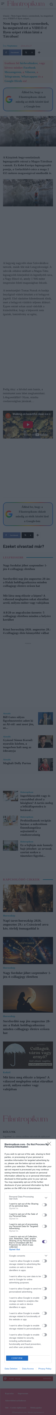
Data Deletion (11, 1368)
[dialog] (28, 1256)
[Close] (50, 1144)
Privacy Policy (44, 1368)
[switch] (44, 1204)
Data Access (28, 1368)
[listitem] (28, 1198)
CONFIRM (17, 1358)
